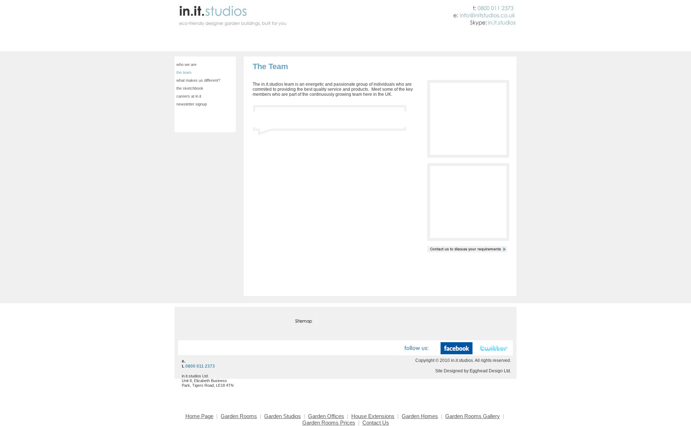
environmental (322, 41)
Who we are (186, 64)
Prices (368, 41)
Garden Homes (420, 416)
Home (183, 41)
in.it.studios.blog (462, 41)
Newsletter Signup (191, 104)
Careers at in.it (188, 96)
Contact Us (495, 41)
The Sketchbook (189, 88)
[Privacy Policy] (274, 321)
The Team (183, 72)
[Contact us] (332, 321)
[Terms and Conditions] (231, 321)
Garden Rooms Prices (328, 423)
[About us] (192, 321)
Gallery (283, 41)
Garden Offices (326, 416)
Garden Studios (282, 416)
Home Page (199, 416)
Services (254, 41)
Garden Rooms (215, 41)
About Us (430, 41)
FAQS (401, 41)
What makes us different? (198, 80)
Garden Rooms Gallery (472, 416)
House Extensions (372, 416)
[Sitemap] (304, 321)
